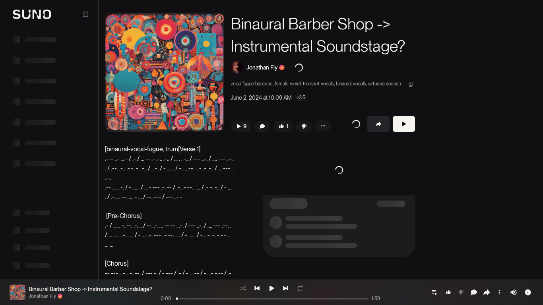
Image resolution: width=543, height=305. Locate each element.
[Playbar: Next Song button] (285, 288)
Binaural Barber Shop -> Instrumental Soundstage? (90, 289)
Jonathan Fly (261, 67)
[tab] (443, 17)
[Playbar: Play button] (271, 288)
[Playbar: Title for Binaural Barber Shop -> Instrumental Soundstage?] (17, 292)
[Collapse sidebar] (85, 14)
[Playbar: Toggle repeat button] (300, 288)
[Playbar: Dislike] (461, 292)
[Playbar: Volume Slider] (513, 292)
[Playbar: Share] (486, 292)
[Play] (404, 124)
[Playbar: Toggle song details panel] (527, 292)
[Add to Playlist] (353, 124)
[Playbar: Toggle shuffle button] (242, 288)
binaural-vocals (351, 84)
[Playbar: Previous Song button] (257, 288)
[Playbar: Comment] (473, 292)
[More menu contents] (323, 125)
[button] (164, 72)
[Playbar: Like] (448, 292)
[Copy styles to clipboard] (411, 84)
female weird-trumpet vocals (304, 84)
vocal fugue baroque (252, 84)
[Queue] (434, 292)
